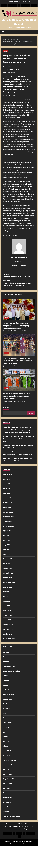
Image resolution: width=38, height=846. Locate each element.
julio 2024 (6, 592)
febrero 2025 (7, 559)
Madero (5, 737)
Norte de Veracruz (9, 760)
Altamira (6, 662)
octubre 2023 (7, 634)
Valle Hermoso (8, 807)
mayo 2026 (6, 488)
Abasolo (6, 652)
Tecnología (7, 802)
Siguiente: (17, 282)
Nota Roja (22, 826)
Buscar (6, 407)
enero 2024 (7, 620)
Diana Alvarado (9, 67)
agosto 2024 (7, 587)
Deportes (6, 680)
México (5, 746)
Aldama (5, 657)
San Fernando (8, 774)
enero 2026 (7, 507)
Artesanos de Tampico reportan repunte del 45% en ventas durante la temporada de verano (18, 438)
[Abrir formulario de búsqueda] (34, 32)
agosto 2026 (7, 474)
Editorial (6, 685)
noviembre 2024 (8, 573)
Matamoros (7, 741)
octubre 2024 (7, 578)
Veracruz (6, 812)
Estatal (5, 51)
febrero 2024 (7, 615)
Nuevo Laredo (8, 765)
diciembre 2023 (8, 624)
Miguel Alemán (8, 751)
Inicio (8, 824)
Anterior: (16, 275)
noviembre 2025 (8, 517)
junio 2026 (6, 484)
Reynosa (6, 769)
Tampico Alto (7, 798)
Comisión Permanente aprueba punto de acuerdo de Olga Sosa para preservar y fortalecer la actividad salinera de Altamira (18, 429)
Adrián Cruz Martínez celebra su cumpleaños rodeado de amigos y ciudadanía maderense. (16, 325)
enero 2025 (7, 564)
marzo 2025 (7, 554)
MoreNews (14, 844)
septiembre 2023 (9, 639)
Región (15, 826)
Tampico (6, 793)
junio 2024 (6, 596)
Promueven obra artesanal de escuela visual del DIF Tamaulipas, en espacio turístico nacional (18, 360)
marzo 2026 (7, 498)
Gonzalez (6, 718)
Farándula (6, 708)
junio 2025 (6, 540)
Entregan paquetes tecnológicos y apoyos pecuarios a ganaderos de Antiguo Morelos (16, 395)
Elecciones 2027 (8, 699)
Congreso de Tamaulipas (12, 671)
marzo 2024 (7, 610)
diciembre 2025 (8, 512)
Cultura (5, 676)
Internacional (8, 722)
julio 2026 (6, 479)
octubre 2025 (7, 521)
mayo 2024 (6, 601)
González (6, 713)
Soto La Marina (8, 783)
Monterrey (6, 755)
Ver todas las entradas (19, 266)
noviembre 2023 (8, 629)
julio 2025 (6, 535)
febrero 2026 (7, 503)
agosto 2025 (7, 531)
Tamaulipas (7, 788)
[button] (3, 32)
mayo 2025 (6, 545)
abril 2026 (6, 493)
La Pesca (6, 727)
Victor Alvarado (8, 331)
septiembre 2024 (9, 582)
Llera (5, 732)
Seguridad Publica (9, 779)
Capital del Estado (9, 666)
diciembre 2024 (8, 568)
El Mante (6, 690)
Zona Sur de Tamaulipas (11, 816)
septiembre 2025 (9, 526)
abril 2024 (6, 606)
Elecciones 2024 (8, 694)
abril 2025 (6, 549)
